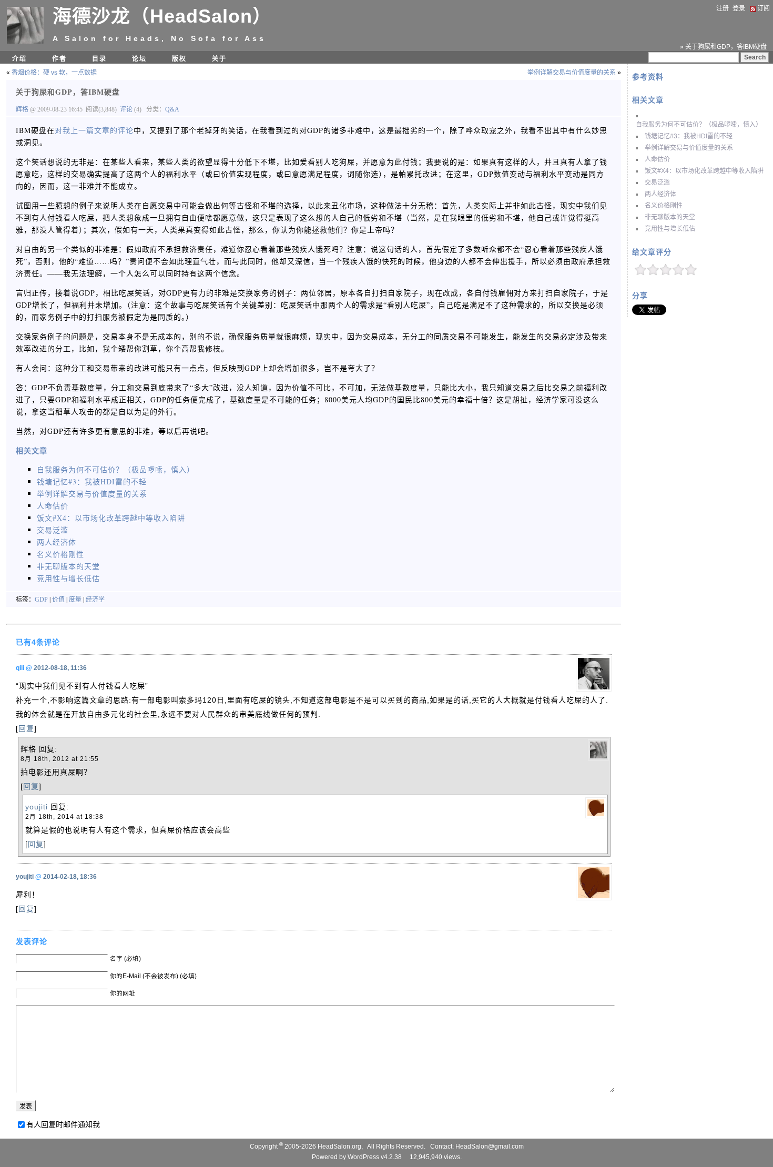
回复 (26, 728)
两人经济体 (660, 194)
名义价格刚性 (664, 205)
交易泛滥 (657, 182)
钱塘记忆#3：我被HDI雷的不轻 (689, 136)
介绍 (19, 59)
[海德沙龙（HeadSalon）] (25, 41)
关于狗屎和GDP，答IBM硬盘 (68, 91)
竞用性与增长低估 (670, 228)
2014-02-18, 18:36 (70, 876)
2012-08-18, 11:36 (60, 668)
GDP (41, 599)
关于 (219, 59)
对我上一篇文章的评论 (94, 130)
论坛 (139, 59)
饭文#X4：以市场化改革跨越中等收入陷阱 (704, 171)
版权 (179, 59)
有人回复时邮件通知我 (63, 1124)
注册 (722, 8)
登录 (739, 8)
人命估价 (657, 159)
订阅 (763, 8)
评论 (126, 109)
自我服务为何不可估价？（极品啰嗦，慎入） (699, 124)
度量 (75, 599)
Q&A (172, 109)
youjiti (36, 807)
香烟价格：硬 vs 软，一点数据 (54, 72)
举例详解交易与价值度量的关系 (689, 147)
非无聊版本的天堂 (670, 217)
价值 (58, 599)
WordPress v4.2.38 (375, 1157)
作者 (59, 59)
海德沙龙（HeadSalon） (162, 16)
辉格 (23, 109)
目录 (99, 59)
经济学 (95, 599)
